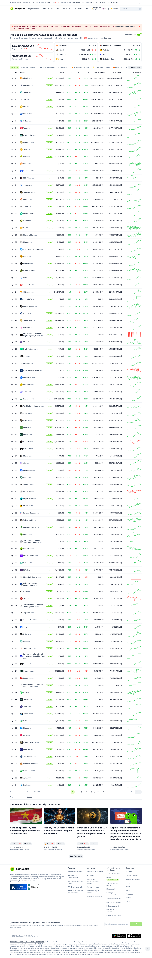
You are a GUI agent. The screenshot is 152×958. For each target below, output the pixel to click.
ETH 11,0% (102, 2)
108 (98, 792)
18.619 (19, 2)
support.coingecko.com (124, 26)
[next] (104, 792)
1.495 (32, 2)
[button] (76, 856)
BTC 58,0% (94, 2)
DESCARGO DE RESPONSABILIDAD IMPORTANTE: (27, 942)
